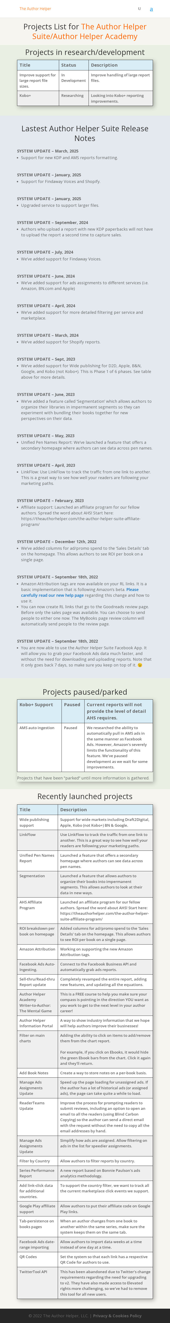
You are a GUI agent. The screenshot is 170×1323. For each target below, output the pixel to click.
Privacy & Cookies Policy (117, 1315)
